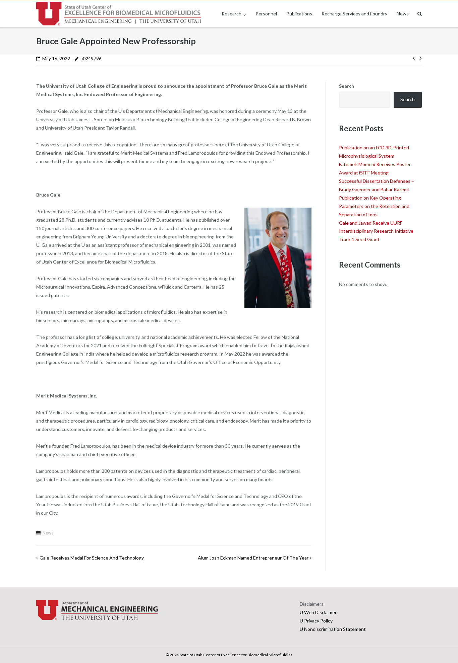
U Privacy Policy (316, 620)
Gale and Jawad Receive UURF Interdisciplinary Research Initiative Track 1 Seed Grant (376, 231)
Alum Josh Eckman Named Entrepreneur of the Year (253, 558)
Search (346, 86)
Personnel (266, 13)
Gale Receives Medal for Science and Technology (92, 558)
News (403, 13)
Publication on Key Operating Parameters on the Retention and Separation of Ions (374, 206)
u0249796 (91, 58)
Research (231, 13)
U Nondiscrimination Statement (333, 629)
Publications (299, 13)
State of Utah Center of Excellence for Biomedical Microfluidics (236, 654)
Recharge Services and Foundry (354, 13)
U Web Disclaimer (318, 612)
